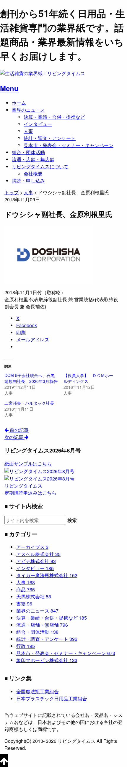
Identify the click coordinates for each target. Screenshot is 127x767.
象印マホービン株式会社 (46, 660)
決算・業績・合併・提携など (54, 116)
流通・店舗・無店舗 (33, 159)
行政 (25, 646)
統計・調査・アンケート (50, 138)
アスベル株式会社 (38, 554)
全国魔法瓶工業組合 (37, 691)
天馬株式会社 (33, 596)
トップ (11, 192)
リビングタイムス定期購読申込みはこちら (30, 489)
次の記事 (14, 437)
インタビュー (38, 124)
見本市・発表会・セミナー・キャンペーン (68, 145)
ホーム (19, 102)
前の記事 (19, 430)
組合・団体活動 (28, 152)
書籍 (24, 603)
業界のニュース (28, 109)
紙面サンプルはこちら (28, 463)
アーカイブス (32, 547)
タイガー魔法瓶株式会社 (46, 575)
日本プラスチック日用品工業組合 (51, 698)
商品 (25, 589)
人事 (28, 131)
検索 (72, 520)
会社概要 (33, 173)
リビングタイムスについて (40, 166)
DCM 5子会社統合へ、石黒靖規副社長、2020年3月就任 (31, 378)
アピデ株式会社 (36, 561)
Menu (9, 88)
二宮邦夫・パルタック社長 (29, 403)
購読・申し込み (28, 180)
